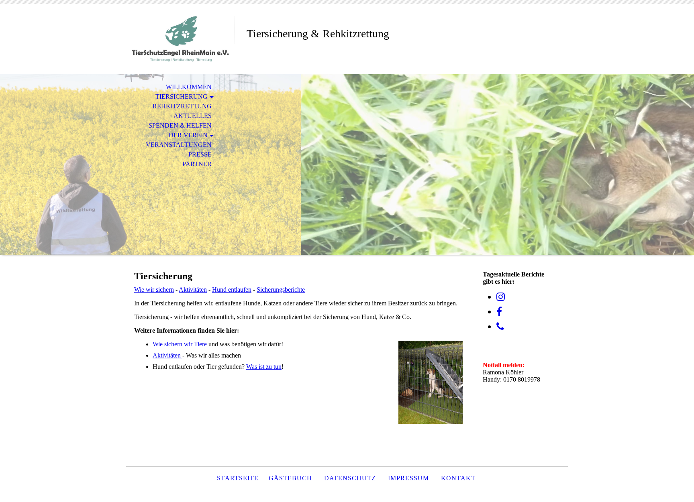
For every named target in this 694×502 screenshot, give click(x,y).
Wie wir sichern (154, 289)
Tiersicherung (181, 96)
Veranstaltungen (179, 144)
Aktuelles (193, 115)
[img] (180, 39)
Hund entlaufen (231, 289)
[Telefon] (500, 326)
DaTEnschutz (350, 478)
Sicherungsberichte (281, 289)
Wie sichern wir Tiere (180, 344)
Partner (197, 164)
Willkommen (189, 86)
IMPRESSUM (408, 478)
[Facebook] (499, 312)
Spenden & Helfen (180, 125)
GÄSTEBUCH (290, 478)
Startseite (238, 478)
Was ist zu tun (264, 366)
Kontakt (458, 478)
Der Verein (188, 135)
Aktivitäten (193, 289)
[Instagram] (500, 297)
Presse (200, 154)
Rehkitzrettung (182, 106)
